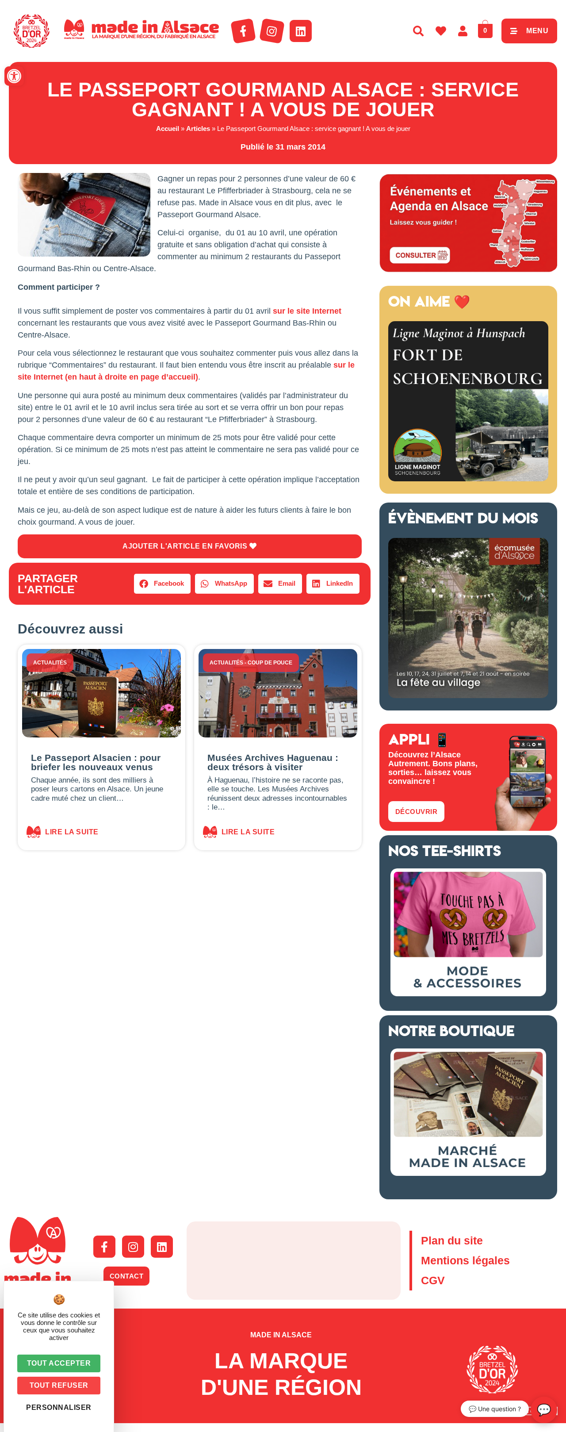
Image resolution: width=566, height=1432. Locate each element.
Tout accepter (59, 1363)
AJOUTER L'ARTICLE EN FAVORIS (185, 546)
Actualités (50, 663)
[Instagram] (272, 31)
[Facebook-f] (243, 31)
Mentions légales (465, 1260)
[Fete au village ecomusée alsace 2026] (468, 695)
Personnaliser (59, 1407)
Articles (198, 128)
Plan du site (452, 1240)
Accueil (167, 128)
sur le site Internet (307, 311)
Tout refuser (59, 1385)
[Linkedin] (301, 31)
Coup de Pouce (270, 663)
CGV (433, 1280)
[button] (14, 76)
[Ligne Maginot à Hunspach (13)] (468, 478)
